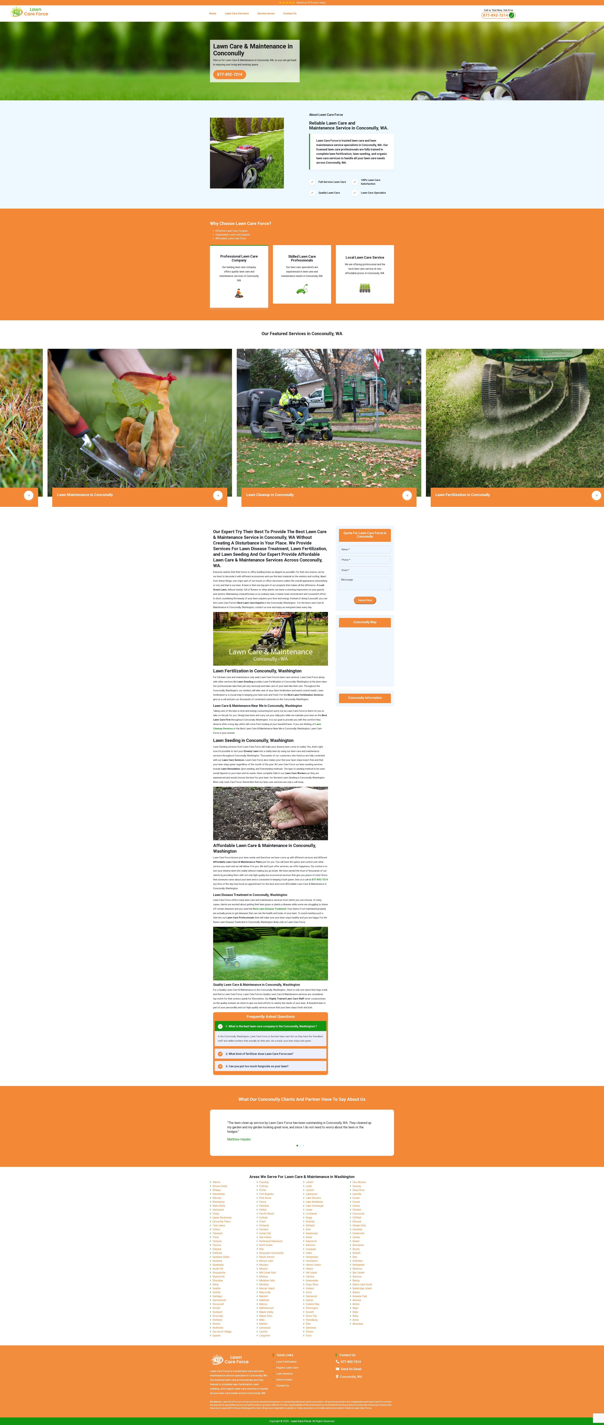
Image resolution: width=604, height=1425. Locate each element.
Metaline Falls (267, 1280)
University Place (221, 1221)
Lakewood (311, 1193)
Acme (355, 1319)
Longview (264, 1335)
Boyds (356, 1249)
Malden (263, 1323)
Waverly (217, 1197)
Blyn (354, 1256)
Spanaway (218, 1264)
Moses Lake (266, 1260)
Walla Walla (219, 1205)
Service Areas (266, 13)
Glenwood (311, 1296)
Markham (264, 1300)
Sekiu (216, 1284)
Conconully (358, 1213)
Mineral (263, 1268)
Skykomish (219, 1276)
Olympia (263, 1229)
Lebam (309, 1182)
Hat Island (311, 1272)
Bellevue (357, 1268)
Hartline (310, 1276)
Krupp (309, 1217)
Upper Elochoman (222, 1217)
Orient (262, 1221)
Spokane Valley (221, 1256)
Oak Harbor (265, 1237)
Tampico (217, 1241)
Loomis (263, 1331)
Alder (355, 1311)
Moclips (263, 1264)
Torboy (216, 1229)
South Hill (218, 1268)
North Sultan (266, 1245)
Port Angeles (266, 1193)
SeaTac (217, 1292)
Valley (216, 1213)
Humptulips (312, 1256)
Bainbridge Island (362, 1288)
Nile (261, 1249)
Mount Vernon (266, 1256)
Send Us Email (351, 1369)
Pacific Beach (266, 1213)
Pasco (262, 1201)
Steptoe (217, 1249)
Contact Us (289, 13)
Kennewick (312, 1233)
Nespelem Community (271, 1252)
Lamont (310, 1190)
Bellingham (358, 1264)
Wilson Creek (220, 1186)
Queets (217, 1335)
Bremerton (358, 1245)
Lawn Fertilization (286, 1361)
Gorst (309, 1292)
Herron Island (313, 1264)
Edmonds (311, 1327)
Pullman (263, 1186)
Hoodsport (312, 1260)
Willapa (217, 1190)
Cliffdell (356, 1217)
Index (309, 1252)
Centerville (358, 1233)
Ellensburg (311, 1319)
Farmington (312, 1308)
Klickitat (310, 1221)
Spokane (217, 1260)
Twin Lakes (219, 1225)
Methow (263, 1276)
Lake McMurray (314, 1201)
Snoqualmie (219, 1272)
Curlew (356, 1205)
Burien (355, 1241)
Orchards (264, 1225)
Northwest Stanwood (270, 1241)
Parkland (264, 1205)
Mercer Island (266, 1288)
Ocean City (265, 1233)
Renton (216, 1323)
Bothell (356, 1252)
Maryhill (263, 1296)
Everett (310, 1311)
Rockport (217, 1311)
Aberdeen (357, 1323)
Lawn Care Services (237, 13)
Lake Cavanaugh (315, 1205)
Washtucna (218, 1201)
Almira (355, 1304)
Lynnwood (264, 1327)
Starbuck (217, 1252)
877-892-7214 (495, 15)
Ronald (216, 1308)
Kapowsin (311, 1241)
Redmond (218, 1327)
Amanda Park (359, 1296)
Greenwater (312, 1280)
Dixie (308, 1335)
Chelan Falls (359, 1225)
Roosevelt (218, 1304)
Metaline (264, 1284)
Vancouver (218, 1209)
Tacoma (217, 1245)
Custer (356, 1197)
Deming (356, 1186)
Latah (309, 1186)
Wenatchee (219, 1193)
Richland (217, 1319)
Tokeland (217, 1233)
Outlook (263, 1217)
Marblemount (266, 1308)
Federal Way (312, 1304)
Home (212, 13)
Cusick (356, 1201)
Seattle (216, 1288)
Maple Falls (265, 1315)
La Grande (311, 1213)
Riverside (218, 1315)
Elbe (308, 1323)
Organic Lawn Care (287, 1367)
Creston (356, 1209)
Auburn (356, 1292)
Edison (309, 1331)
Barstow (357, 1276)
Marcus (263, 1304)
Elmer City (311, 1315)
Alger (355, 1308)
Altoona (356, 1300)
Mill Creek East (267, 1272)
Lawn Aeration (284, 1373)
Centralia (357, 1229)
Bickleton (357, 1260)
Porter (262, 1190)
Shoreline (218, 1280)
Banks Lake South (362, 1284)
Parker (262, 1209)
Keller (309, 1237)
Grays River (312, 1284)
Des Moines (359, 1182)
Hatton (309, 1268)
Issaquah (311, 1249)
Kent (308, 1229)
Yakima (216, 1182)
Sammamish (219, 1300)
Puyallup (264, 1182)
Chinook (356, 1221)
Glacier (309, 1300)
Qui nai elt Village (222, 1331)
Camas (356, 1237)
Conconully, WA (351, 1377)
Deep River (358, 1190)
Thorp (216, 1237)
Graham (310, 1288)
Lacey (309, 1209)
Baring (355, 1280)
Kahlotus (310, 1245)
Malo (262, 1319)
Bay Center (358, 1272)
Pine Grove (265, 1197)
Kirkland (310, 1225)
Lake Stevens (313, 1197)
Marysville (265, 1292)
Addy (355, 1315)
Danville (356, 1193)
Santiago (217, 1296)
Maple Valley (266, 1311)
